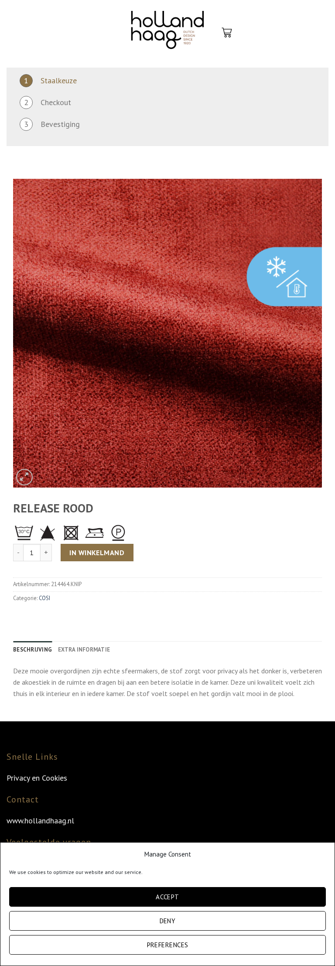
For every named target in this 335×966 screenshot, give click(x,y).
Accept (167, 897)
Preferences (167, 945)
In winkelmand (96, 552)
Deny (168, 921)
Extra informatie (84, 649)
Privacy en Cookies (37, 778)
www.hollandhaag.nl (40, 821)
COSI (44, 598)
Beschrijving (32, 649)
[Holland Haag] (167, 33)
